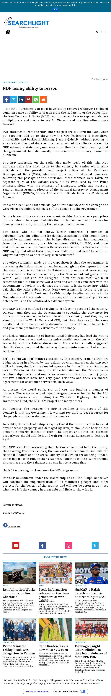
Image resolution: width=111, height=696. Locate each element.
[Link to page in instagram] (68, 545)
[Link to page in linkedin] (21, 99)
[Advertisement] (55, 55)
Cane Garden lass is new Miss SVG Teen (53, 648)
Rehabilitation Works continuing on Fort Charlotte (19, 593)
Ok (55, 9)
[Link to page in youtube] (15, 545)
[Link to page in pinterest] (28, 99)
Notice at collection (37, 691)
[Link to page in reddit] (43, 99)
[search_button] (97, 32)
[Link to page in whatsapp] (35, 99)
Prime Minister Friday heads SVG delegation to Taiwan (19, 649)
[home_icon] (8, 32)
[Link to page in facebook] (6, 99)
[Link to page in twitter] (13, 99)
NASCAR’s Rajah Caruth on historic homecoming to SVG (90, 593)
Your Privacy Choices (65, 691)
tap (103, 32)
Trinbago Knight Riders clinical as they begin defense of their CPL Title (91, 651)
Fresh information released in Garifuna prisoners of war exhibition (54, 595)
